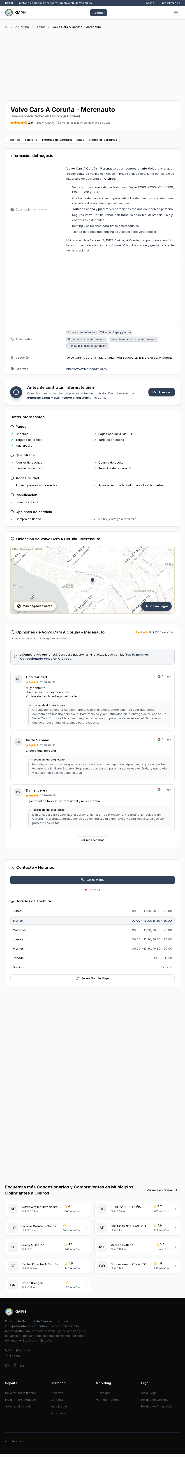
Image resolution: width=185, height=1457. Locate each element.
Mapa (80, 139)
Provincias (58, 1413)
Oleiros (41, 27)
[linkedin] (22, 1365)
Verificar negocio (108, 1399)
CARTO (38, 549)
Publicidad (103, 1393)
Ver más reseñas (92, 840)
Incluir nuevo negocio (20, 1399)
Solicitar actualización (21, 1393)
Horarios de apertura (57, 139)
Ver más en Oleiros (160, 1190)
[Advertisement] (92, 63)
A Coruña (22, 27)
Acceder (98, 12)
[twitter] (7, 1365)
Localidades (59, 1406)
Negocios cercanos (103, 139)
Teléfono (31, 139)
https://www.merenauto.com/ (86, 369)
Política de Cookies (154, 1399)
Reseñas (14, 139)
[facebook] (15, 1365)
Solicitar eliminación (19, 1406)
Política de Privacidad (156, 1406)
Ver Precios (162, 392)
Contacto (57, 1399)
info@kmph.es (171, 3)
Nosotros (57, 1393)
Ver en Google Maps (95, 978)
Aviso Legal (149, 1393)
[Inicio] (7, 27)
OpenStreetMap (22, 549)
